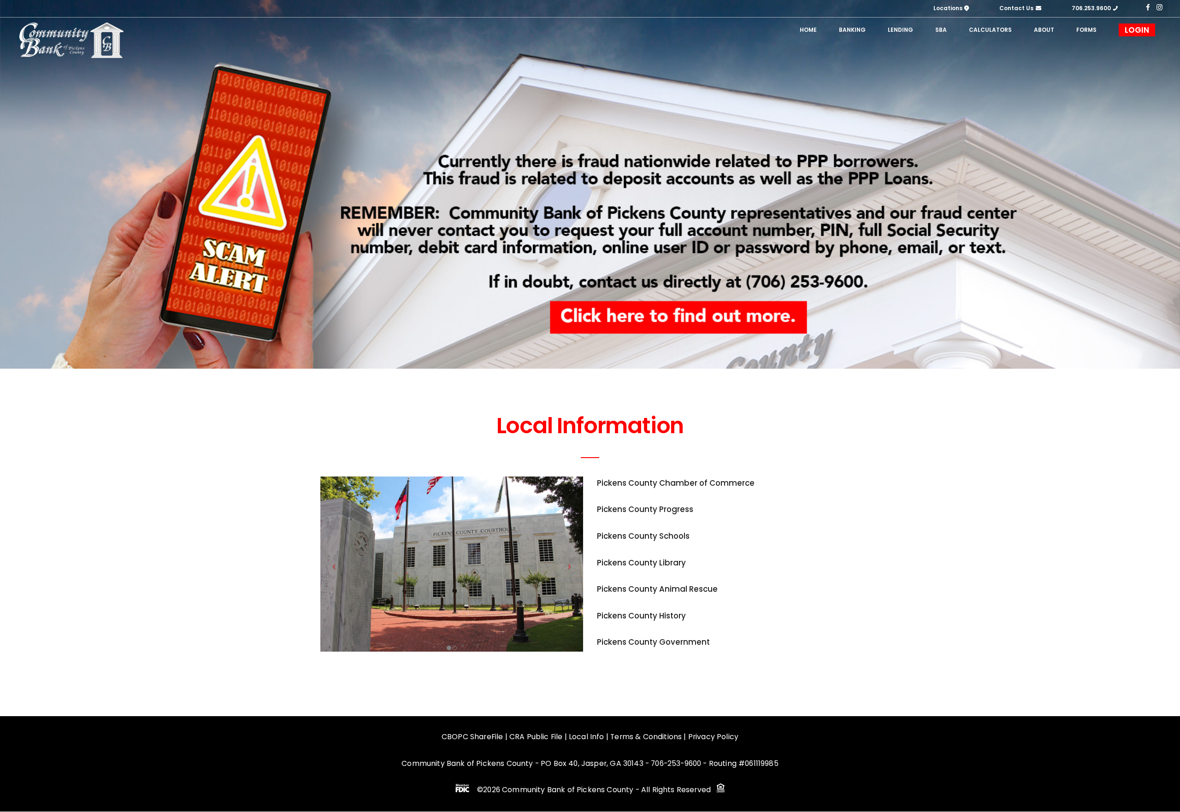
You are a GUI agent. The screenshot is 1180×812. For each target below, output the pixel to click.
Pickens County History (641, 615)
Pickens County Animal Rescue (657, 588)
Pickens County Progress (645, 509)
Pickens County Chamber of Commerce (676, 482)
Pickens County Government (653, 641)
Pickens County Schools (643, 535)
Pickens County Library (641, 562)
